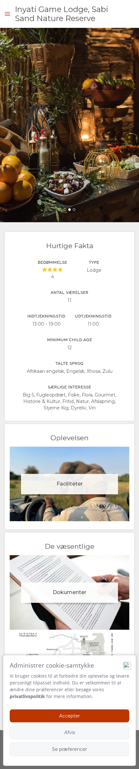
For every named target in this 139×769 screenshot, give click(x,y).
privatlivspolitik (27, 696)
